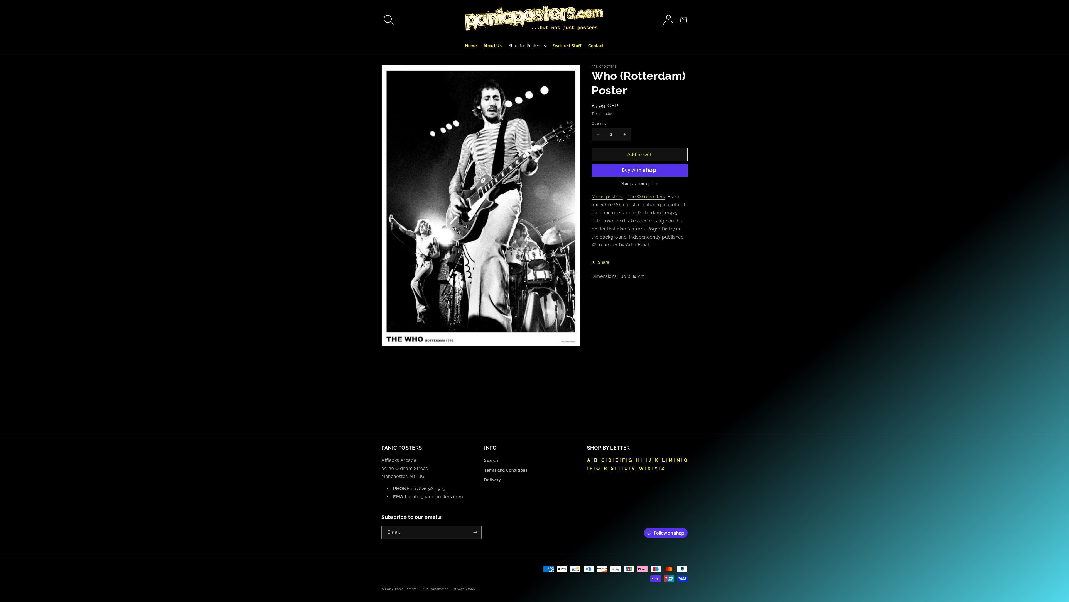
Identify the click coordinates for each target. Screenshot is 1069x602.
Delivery (492, 480)
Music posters (607, 197)
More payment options (640, 184)
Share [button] (603, 262)
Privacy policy (464, 589)
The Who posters (646, 197)
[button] (388, 20)
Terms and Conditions (505, 470)
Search (491, 460)
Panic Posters (405, 589)
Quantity (599, 123)
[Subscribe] (475, 532)
